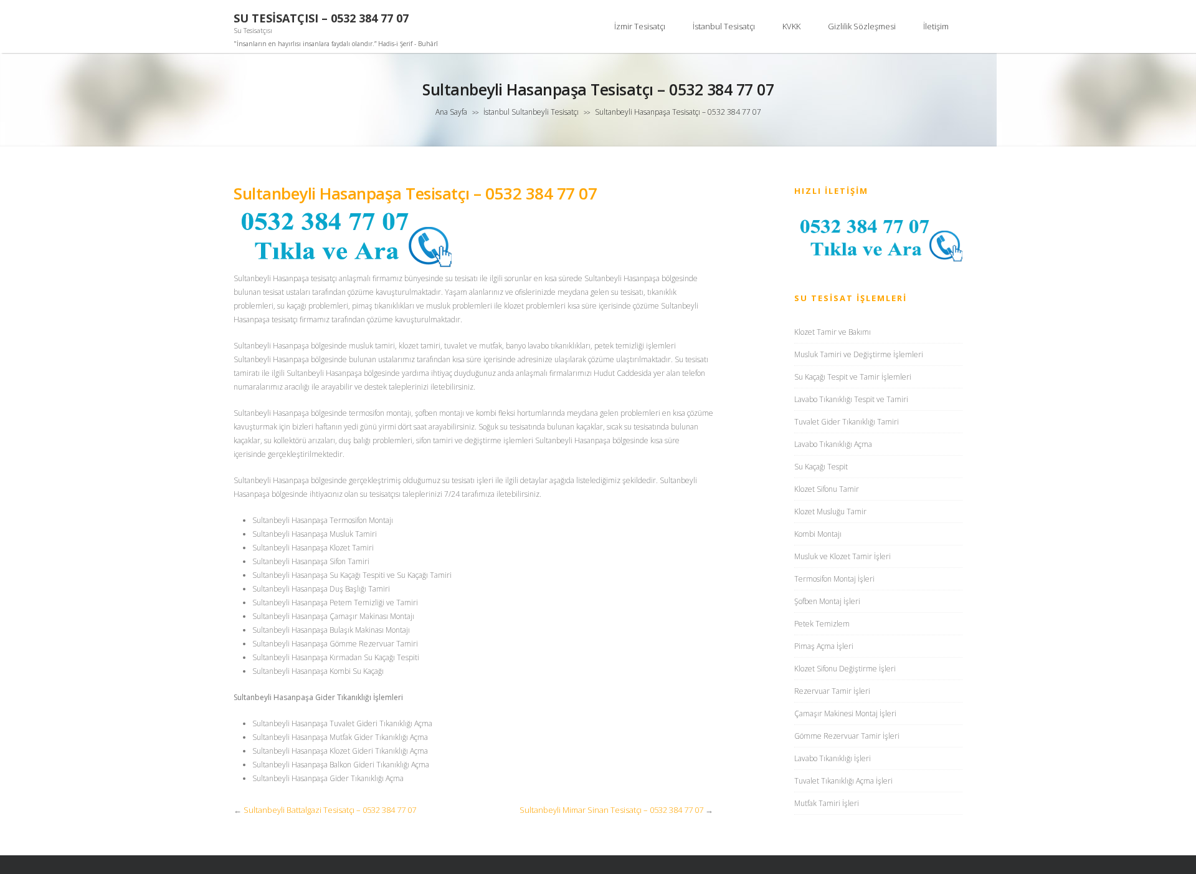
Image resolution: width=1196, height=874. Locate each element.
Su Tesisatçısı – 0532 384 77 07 (321, 18)
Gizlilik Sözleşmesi (862, 26)
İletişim (936, 26)
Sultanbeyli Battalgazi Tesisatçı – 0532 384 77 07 (330, 809)
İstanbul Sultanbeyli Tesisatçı (531, 112)
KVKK (791, 26)
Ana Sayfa (451, 112)
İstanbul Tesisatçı (724, 26)
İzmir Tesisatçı (639, 26)
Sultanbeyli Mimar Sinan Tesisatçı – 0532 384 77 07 (611, 809)
